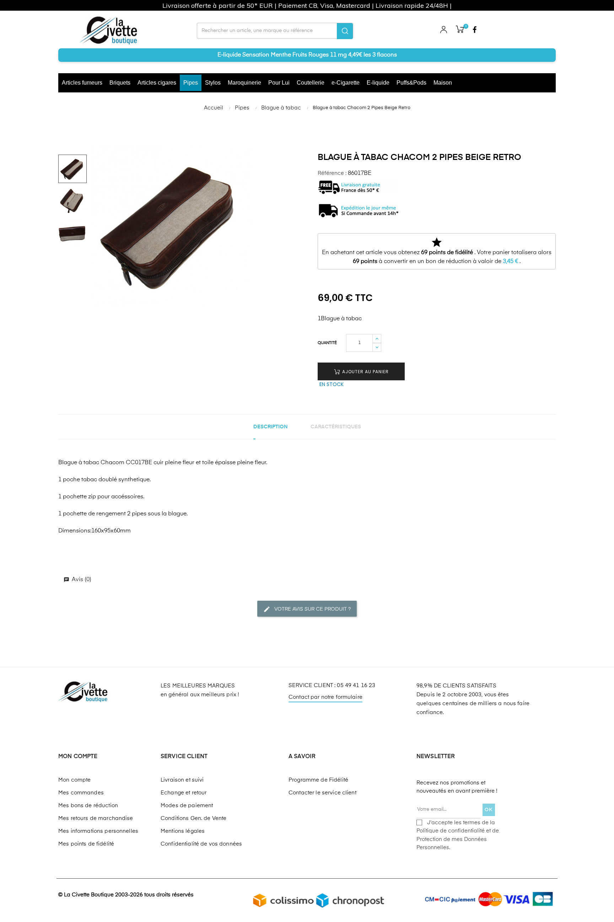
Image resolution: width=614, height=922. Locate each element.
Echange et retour (183, 792)
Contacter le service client (322, 792)
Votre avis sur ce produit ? (312, 608)
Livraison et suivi (182, 780)
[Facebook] (474, 30)
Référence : (332, 173)
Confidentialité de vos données (201, 844)
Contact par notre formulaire (325, 697)
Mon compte (74, 780)
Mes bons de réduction (88, 805)
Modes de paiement (187, 805)
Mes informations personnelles (98, 831)
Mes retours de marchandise (95, 818)
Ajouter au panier (365, 372)
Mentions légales (183, 831)
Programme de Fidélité (318, 780)
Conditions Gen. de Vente (193, 818)
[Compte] (443, 30)
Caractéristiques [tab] (336, 426)
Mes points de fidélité (86, 844)
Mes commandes (81, 792)
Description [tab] (270, 426)
